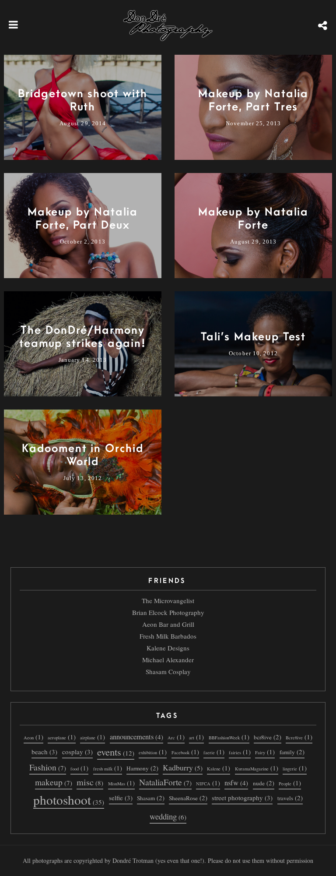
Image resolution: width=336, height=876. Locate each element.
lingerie (295, 767)
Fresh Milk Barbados (168, 636)
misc (90, 782)
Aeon (33, 736)
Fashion (47, 767)
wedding (168, 816)
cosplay (77, 751)
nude (263, 782)
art (196, 736)
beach (44, 751)
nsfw (236, 782)
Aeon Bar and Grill (168, 624)
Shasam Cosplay (168, 671)
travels (290, 797)
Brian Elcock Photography (168, 612)
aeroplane (62, 736)
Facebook (185, 751)
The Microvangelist (168, 600)
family (292, 751)
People (290, 782)
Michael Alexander (168, 659)
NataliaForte (165, 782)
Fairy (265, 751)
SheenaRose (188, 797)
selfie (121, 797)
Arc (176, 736)
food (79, 767)
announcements (136, 736)
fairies (240, 751)
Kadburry (183, 767)
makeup (53, 782)
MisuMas (121, 782)
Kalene (218, 767)
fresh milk (107, 767)
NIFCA (208, 782)
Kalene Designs (168, 647)
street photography (242, 797)
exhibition (153, 751)
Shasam (150, 797)
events (115, 752)
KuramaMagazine (256, 767)
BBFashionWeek (229, 736)
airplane (92, 736)
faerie (213, 751)
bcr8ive (267, 736)
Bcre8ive (299, 736)
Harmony (142, 767)
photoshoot (68, 800)
